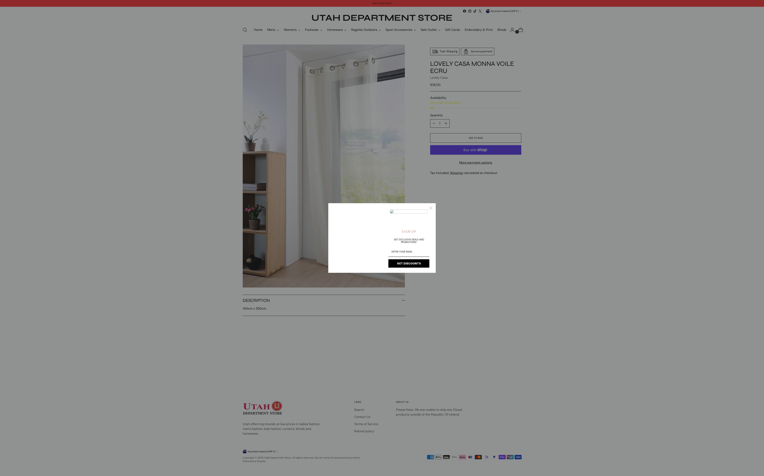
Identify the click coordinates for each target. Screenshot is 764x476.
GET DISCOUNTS (409, 263)
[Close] (431, 208)
